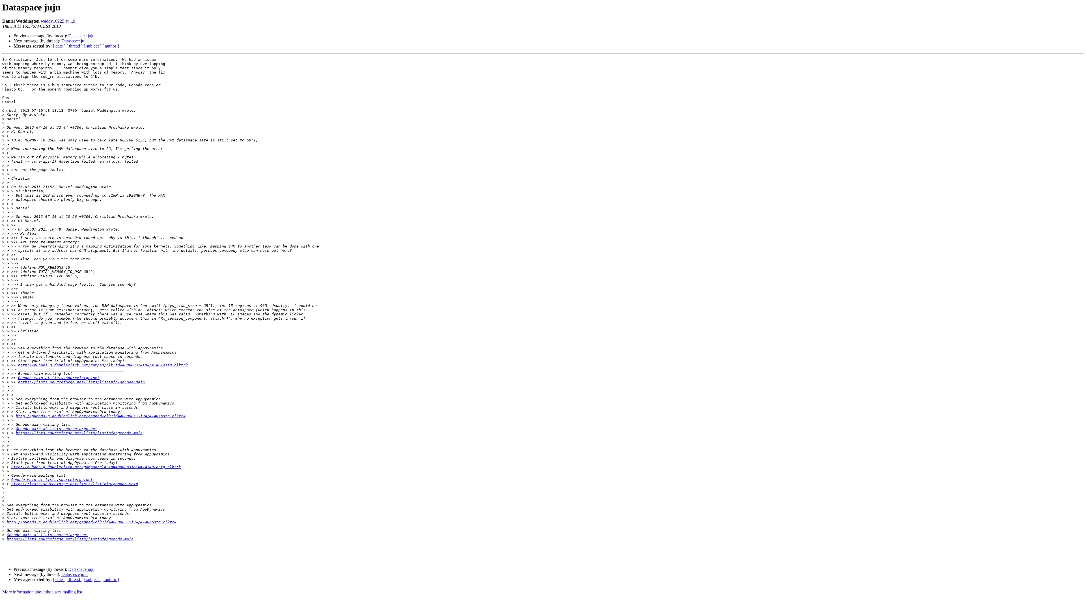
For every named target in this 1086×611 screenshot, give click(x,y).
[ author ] (110, 46)
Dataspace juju (81, 35)
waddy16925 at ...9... (60, 21)
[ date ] (59, 46)
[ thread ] (74, 46)
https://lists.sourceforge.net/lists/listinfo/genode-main (81, 382)
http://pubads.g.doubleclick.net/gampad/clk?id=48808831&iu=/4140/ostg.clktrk (103, 365)
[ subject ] (92, 46)
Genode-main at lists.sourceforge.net (59, 378)
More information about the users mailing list (42, 592)
